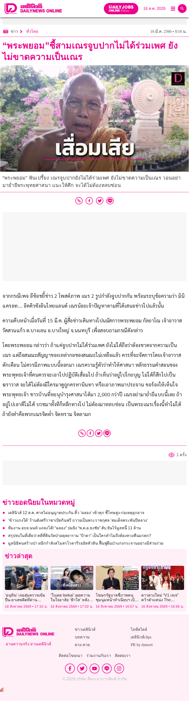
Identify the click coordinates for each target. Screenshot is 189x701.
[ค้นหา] (182, 8)
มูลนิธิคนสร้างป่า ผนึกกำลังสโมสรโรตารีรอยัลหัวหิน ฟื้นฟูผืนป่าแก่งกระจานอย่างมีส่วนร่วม (86, 543)
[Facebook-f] (70, 668)
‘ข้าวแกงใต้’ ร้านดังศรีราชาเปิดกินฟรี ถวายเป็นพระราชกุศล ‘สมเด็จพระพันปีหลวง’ (78, 520)
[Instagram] (119, 668)
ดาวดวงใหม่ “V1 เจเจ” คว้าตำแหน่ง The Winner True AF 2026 (159, 600)
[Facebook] (90, 433)
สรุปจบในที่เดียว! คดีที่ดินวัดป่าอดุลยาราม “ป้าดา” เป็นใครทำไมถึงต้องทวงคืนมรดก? (79, 536)
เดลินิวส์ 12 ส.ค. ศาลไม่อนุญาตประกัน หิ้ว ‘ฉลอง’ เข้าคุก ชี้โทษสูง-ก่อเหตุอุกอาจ (76, 513)
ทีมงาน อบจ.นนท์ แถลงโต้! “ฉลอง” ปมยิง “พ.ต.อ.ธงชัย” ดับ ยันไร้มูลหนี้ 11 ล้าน (74, 528)
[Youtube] (94, 668)
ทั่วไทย (32, 31)
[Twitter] (98, 433)
